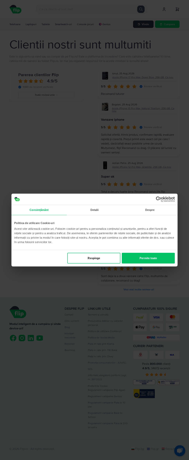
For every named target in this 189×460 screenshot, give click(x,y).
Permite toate (148, 258)
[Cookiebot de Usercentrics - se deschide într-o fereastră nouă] (158, 199)
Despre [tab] (150, 209)
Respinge (94, 258)
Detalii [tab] (94, 209)
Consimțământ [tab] (39, 209)
